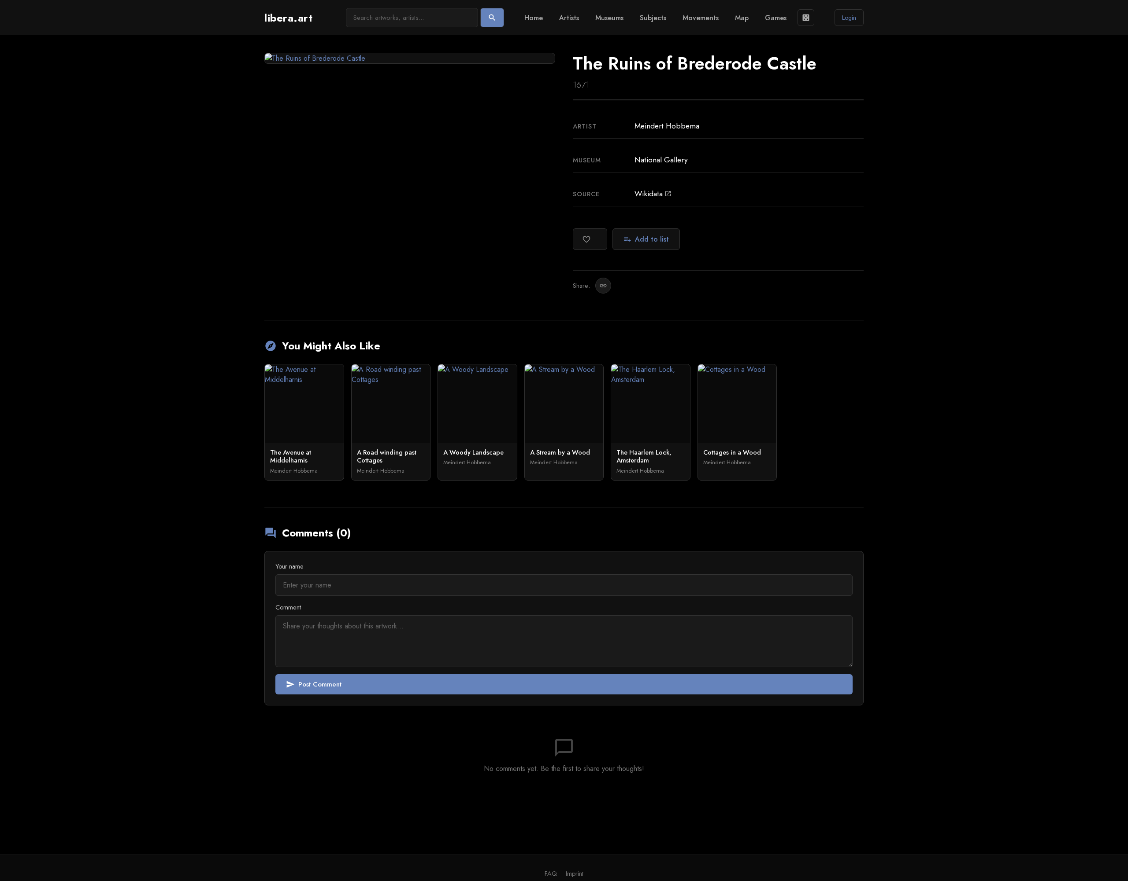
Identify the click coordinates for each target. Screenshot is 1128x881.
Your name (289, 566)
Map (742, 18)
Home (533, 18)
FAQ (551, 873)
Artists (569, 18)
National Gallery (661, 159)
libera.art (288, 18)
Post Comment (313, 684)
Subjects (653, 18)
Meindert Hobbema (666, 126)
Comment (288, 607)
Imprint (574, 873)
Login (849, 17)
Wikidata (653, 193)
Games (776, 18)
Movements (701, 18)
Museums (609, 18)
